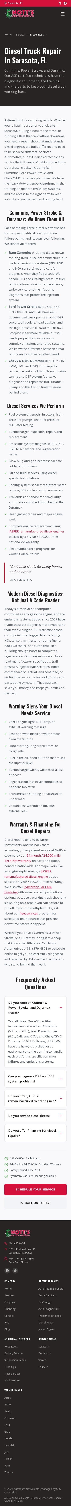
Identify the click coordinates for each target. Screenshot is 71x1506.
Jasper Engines (47, 1329)
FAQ (6, 1322)
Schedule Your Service (35, 1189)
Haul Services (12, 1380)
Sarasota (43, 1346)
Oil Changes (45, 1302)
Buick (7, 1411)
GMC (7, 1431)
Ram (7, 1465)
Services (21, 34)
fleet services (29, 913)
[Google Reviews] (60, 3)
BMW (7, 1404)
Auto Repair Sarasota (51, 1288)
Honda (8, 1438)
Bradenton (44, 1353)
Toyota (8, 1472)
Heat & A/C (11, 1346)
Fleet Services (12, 1373)
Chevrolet (10, 1418)
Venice (42, 1360)
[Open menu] (63, 14)
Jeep (6, 1452)
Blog (7, 1329)
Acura (7, 1397)
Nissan (8, 1458)
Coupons (9, 1302)
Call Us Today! (38, 1203)
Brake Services (47, 1295)
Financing (9, 1309)
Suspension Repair (15, 1360)
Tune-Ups (10, 1367)
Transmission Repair (50, 1315)
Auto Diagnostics (48, 1309)
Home (8, 34)
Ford (7, 1425)
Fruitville (43, 1367)
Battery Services (13, 1353)
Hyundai (9, 1445)
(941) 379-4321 (18, 1243)
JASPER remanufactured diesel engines (36, 531)
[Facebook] (65, 3)
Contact (9, 1315)
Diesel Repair (46, 1322)
